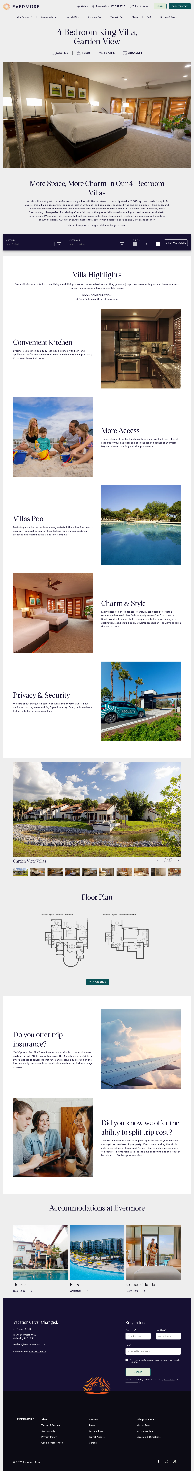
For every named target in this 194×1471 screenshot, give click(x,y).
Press (92, 1425)
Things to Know (145, 1419)
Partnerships (96, 1431)
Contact (93, 1419)
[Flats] (97, 1252)
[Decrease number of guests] (135, 244)
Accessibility (48, 1431)
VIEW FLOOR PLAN (97, 982)
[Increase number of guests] (158, 244)
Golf (149, 17)
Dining (135, 17)
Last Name (161, 1330)
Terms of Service (132, 1382)
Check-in (10, 240)
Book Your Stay (180, 6)
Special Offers (72, 17)
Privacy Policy (169, 1380)
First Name (131, 1330)
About (44, 1419)
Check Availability (176, 242)
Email (128, 1345)
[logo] (21, 6)
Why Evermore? (24, 17)
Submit (138, 1372)
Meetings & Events (168, 17)
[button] (15, 244)
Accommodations (49, 17)
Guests (136, 240)
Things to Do (116, 17)
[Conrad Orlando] (153, 1252)
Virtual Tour (143, 1425)
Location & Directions (148, 1437)
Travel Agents (97, 1437)
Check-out (74, 240)
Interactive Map (145, 1431)
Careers (93, 1442)
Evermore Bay (94, 17)
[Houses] (40, 1252)
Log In (160, 6)
